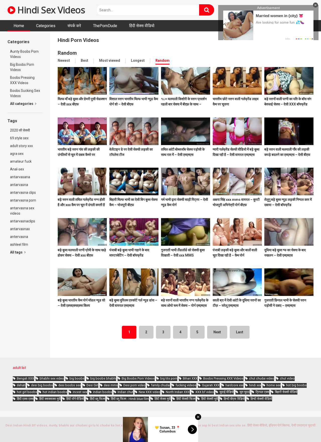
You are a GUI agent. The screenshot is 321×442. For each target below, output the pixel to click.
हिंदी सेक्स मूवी (162, 399)
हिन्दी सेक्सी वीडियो (261, 399)
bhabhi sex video (52, 378)
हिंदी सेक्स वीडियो (141, 25)
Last (239, 332)
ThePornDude (105, 25)
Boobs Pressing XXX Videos (22, 80)
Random (162, 60)
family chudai (160, 385)
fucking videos (186, 385)
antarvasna (19, 185)
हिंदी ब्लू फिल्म (97, 399)
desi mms (111, 385)
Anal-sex (17, 169)
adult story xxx (21, 146)
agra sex (17, 154)
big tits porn (168, 378)
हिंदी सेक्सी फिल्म (186, 399)
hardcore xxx (234, 385)
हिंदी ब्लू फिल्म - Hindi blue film (130, 399)
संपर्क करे (74, 25)
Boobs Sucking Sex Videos (25, 93)
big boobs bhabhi (103, 378)
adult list (19, 368)
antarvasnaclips (22, 221)
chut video (287, 378)
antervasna (19, 237)
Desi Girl (92, 385)
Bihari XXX (190, 378)
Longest (138, 60)
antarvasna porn (23, 200)
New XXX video (149, 392)
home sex (274, 385)
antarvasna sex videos (22, 210)
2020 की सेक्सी (20, 130)
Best (84, 60)
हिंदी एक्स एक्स (25, 399)
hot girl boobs (27, 392)
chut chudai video (261, 378)
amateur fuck (21, 161)
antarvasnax (20, 229)
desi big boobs (42, 385)
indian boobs (102, 392)
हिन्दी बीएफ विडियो (234, 399)
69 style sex (19, 138)
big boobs (77, 378)
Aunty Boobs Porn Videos (24, 54)
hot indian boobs (55, 392)
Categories (45, 25)
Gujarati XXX (211, 385)
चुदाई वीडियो (226, 392)
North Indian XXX (178, 392)
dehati (21, 385)
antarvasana (20, 177)
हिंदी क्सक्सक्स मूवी (50, 399)
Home (19, 25)
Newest (64, 60)
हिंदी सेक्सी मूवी (209, 399)
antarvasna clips (23, 193)
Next (217, 332)
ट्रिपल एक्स (262, 392)
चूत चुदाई (244, 392)
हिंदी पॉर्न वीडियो (75, 399)
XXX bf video (204, 392)
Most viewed (109, 60)
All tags (16, 252)
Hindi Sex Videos (50, 10)
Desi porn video (134, 385)
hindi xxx (255, 385)
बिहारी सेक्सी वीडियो (286, 392)
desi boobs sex (69, 385)
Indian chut (125, 392)
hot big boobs (296, 385)
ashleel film (19, 244)
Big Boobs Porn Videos (22, 67)
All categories (22, 104)
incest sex (80, 392)
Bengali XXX (25, 378)
